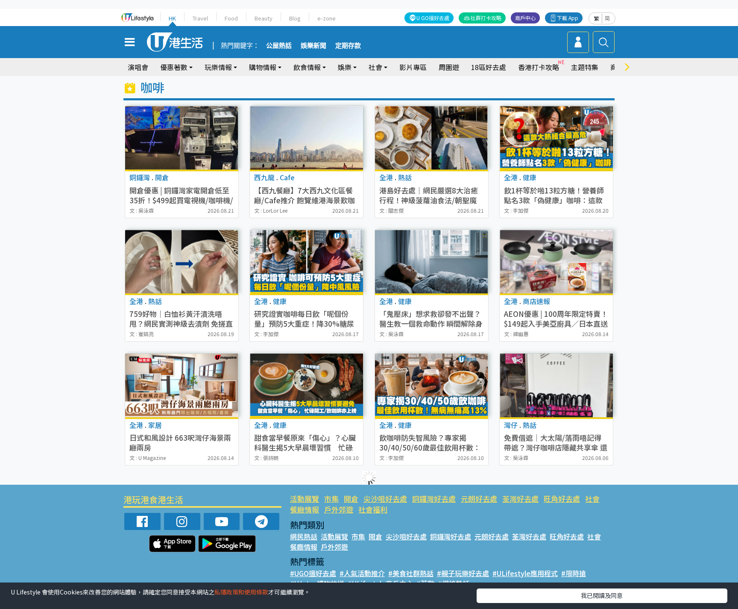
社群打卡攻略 (486, 17)
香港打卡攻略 (538, 67)
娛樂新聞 (313, 45)
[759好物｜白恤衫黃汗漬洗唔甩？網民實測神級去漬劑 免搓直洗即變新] (181, 261)
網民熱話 (303, 536)
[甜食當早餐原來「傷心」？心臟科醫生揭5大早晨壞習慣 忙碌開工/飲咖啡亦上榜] (306, 385)
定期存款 (348, 45)
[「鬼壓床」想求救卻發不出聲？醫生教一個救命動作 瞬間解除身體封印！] (431, 261)
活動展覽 (304, 498)
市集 (331, 498)
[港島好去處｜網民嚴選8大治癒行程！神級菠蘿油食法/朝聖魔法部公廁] (431, 138)
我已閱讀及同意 (602, 595)
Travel (200, 18)
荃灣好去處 (520, 498)
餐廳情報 (304, 509)
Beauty (263, 18)
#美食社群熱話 (410, 573)
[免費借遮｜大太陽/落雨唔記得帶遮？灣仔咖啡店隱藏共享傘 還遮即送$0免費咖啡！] (556, 385)
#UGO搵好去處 (313, 573)
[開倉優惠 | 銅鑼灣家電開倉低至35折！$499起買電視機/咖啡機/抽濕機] (181, 138)
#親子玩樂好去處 (463, 573)
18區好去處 (488, 67)
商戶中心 (525, 17)
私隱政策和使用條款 (241, 592)
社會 (592, 498)
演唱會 (138, 67)
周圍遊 (449, 67)
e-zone (326, 18)
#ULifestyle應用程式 (525, 573)
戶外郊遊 (338, 509)
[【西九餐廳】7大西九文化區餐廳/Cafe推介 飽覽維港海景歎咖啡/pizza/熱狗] (306, 138)
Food (231, 18)
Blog (295, 18)
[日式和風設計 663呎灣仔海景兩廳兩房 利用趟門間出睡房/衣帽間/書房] (181, 385)
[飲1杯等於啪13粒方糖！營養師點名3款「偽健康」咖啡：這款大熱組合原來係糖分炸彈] (556, 138)
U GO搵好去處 (432, 17)
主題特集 (584, 67)
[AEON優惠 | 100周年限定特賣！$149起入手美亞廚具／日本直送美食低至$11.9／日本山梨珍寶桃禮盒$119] (556, 261)
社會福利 (372, 509)
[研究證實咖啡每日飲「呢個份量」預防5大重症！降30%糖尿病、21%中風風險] (306, 261)
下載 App (567, 17)
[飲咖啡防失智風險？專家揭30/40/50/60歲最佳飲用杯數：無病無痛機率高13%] (431, 385)
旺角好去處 (562, 498)
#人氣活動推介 (362, 573)
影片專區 (413, 67)
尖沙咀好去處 (385, 498)
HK (172, 18)
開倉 (351, 498)
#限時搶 (573, 573)
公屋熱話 (279, 45)
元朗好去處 (479, 498)
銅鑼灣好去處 (434, 498)
